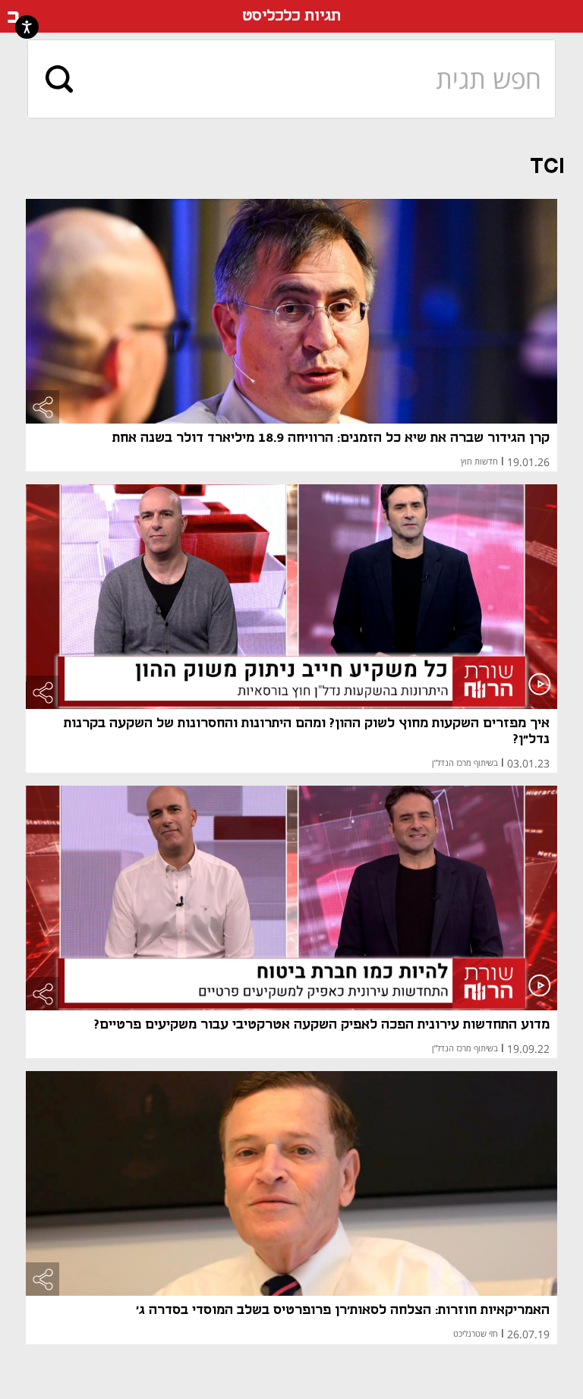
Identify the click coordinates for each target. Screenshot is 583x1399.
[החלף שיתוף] (42, 407)
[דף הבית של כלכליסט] (13, 17)
